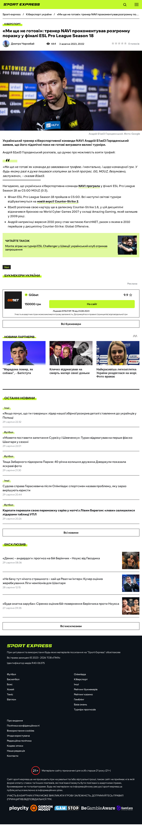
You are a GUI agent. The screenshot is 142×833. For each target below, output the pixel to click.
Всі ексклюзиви (71, 626)
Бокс (10, 684)
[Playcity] (19, 808)
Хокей (10, 689)
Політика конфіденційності (23, 725)
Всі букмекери (71, 324)
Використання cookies (20, 730)
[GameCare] (125, 808)
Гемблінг (79, 699)
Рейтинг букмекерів (85, 689)
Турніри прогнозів (85, 709)
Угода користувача (18, 735)
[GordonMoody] (41, 808)
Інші (6, 407)
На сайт (92, 304)
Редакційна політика (19, 740)
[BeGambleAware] (98, 808)
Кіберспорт (12, 24)
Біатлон (11, 699)
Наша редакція (16, 750)
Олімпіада (80, 674)
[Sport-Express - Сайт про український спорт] (20, 4)
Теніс (10, 694)
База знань (80, 704)
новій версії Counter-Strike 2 (57, 201)
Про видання (15, 720)
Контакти (12, 755)
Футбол (8, 432)
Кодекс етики (15, 745)
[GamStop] (66, 808)
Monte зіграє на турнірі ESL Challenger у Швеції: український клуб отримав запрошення (56, 247)
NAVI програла (89, 186)
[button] (124, 5)
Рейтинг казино (83, 694)
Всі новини (71, 532)
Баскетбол (13, 679)
